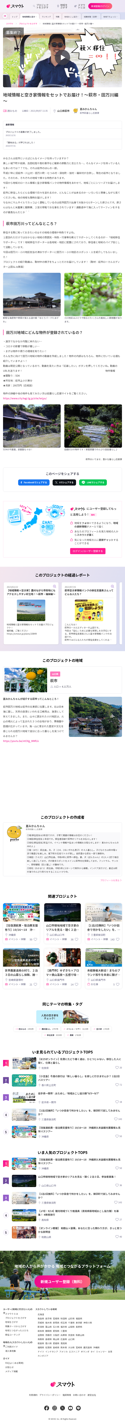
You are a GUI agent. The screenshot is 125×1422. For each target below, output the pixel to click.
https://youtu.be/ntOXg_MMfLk (21, 741)
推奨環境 (66, 1394)
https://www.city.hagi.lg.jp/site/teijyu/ (25, 398)
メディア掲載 (11, 1371)
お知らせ (9, 1367)
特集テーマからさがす (16, 1326)
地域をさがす (11, 1322)
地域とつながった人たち (17, 1330)
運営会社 (92, 1394)
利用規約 (33, 1394)
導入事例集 (10, 1350)
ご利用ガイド (11, 1346)
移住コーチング (12, 1334)
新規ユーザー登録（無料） (62, 1281)
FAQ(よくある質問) (14, 1362)
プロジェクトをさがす (16, 1317)
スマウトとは (11, 1313)
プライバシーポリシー (50, 1394)
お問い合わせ (79, 1394)
